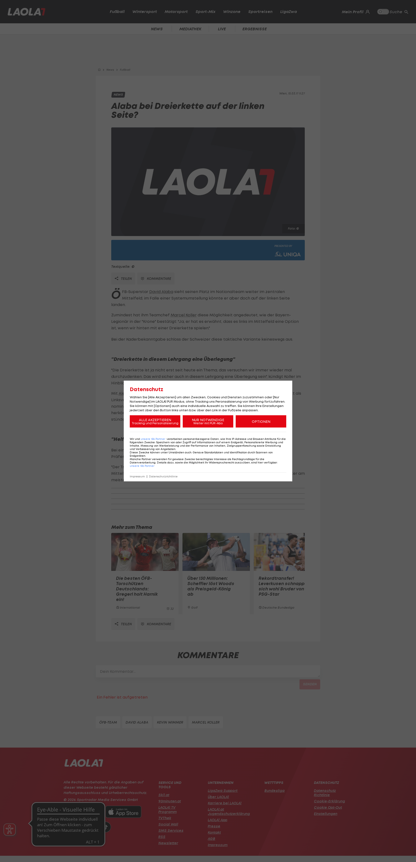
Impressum (137, 476)
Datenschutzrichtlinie (163, 476)
